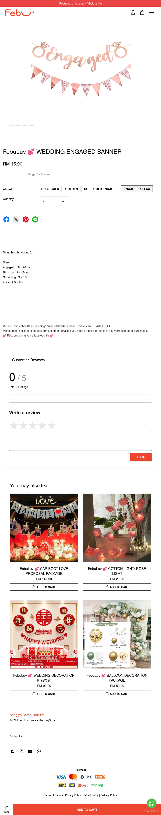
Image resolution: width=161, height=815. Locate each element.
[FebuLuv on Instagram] (21, 753)
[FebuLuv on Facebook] (12, 753)
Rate (141, 457)
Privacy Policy (73, 795)
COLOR (8, 188)
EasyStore (49, 720)
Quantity (8, 199)
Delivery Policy (109, 795)
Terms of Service (53, 795)
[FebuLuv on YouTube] (30, 753)
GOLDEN (71, 189)
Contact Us (16, 736)
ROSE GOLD (50, 189)
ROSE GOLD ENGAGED (101, 189)
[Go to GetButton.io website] (151, 811)
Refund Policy (90, 795)
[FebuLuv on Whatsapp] (39, 753)
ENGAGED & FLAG (137, 189)
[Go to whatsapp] (151, 803)
